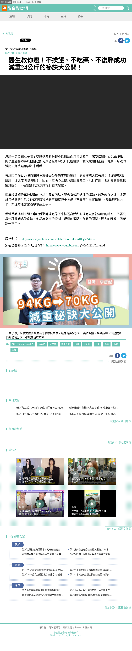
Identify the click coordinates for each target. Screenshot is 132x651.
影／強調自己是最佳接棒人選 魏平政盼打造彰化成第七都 (91, 549)
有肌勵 (87, 344)
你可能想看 (15, 428)
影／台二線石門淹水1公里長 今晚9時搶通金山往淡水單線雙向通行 (41, 414)
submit (127, 8)
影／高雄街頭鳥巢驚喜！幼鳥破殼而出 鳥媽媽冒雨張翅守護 (43, 549)
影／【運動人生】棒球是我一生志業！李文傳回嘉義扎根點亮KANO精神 (91, 590)
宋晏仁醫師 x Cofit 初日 (23, 344)
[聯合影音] (18, 8)
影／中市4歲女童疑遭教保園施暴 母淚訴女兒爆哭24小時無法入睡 (43, 570)
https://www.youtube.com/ (62, 245)
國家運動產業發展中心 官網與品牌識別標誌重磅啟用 (43, 595)
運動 (116, 344)
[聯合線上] (4, 8)
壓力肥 (42, 344)
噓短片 (13, 450)
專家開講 (65, 344)
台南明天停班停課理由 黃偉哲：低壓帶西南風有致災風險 (93, 414)
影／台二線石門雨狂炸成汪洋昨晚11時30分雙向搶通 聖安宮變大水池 (41, 407)
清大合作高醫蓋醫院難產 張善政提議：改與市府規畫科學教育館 (43, 590)
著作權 (43, 627)
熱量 (107, 344)
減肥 (14, 350)
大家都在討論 (17, 536)
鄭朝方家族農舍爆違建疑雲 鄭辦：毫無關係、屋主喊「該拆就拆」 (43, 554)
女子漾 (53, 344)
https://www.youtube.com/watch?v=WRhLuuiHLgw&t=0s (58, 239)
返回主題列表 (121, 34)
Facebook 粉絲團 (83, 627)
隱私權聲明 (54, 627)
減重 (97, 344)
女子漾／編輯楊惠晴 (16, 49)
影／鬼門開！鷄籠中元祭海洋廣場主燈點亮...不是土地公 (91, 554)
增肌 (77, 344)
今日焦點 (14, 400)
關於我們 (67, 627)
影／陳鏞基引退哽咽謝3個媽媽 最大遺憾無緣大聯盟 (91, 595)
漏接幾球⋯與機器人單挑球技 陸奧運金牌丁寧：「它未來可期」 (93, 407)
